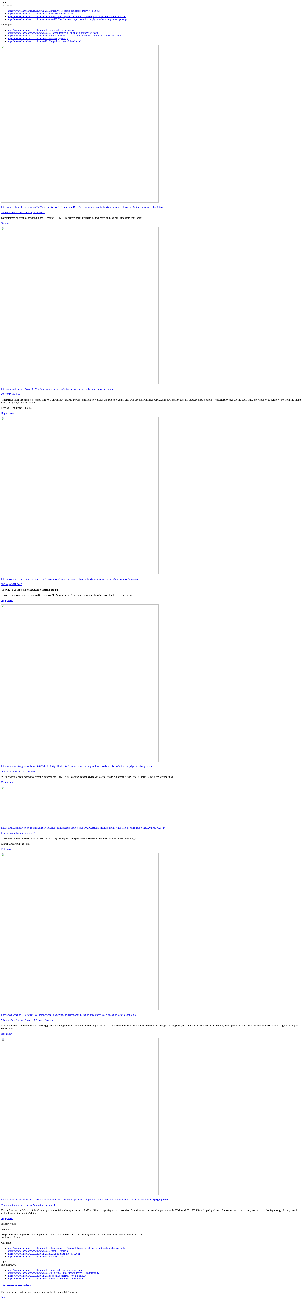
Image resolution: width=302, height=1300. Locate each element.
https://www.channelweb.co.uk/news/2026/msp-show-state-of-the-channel (44, 41)
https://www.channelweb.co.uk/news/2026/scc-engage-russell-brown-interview (47, 1275)
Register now (7, 413)
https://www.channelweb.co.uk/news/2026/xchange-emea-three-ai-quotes (44, 1253)
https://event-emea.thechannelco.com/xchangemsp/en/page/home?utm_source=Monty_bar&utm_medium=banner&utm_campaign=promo (69, 579)
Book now (6, 1033)
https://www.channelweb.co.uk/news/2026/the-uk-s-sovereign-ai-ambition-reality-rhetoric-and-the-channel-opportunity (66, 1248)
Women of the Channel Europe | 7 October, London (27, 1020)
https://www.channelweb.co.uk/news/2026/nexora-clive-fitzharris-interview (45, 1270)
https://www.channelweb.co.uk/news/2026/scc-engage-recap (38, 38)
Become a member (16, 1285)
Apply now (7, 600)
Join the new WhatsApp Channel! (18, 771)
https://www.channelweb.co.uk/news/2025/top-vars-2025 (36, 1256)
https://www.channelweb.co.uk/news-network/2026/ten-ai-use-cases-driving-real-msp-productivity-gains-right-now (64, 35)
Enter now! (6, 849)
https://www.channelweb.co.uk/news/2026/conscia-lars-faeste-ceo (40, 13)
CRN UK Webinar (10, 394)
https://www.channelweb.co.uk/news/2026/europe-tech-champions (41, 30)
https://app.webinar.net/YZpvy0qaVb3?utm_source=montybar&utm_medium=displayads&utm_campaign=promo (57, 389)
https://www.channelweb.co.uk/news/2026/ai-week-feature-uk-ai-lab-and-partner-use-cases (53, 32)
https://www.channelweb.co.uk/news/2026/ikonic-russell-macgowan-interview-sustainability (53, 1273)
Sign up (5, 223)
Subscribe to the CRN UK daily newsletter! (23, 212)
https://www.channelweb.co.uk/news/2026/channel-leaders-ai (38, 1251)
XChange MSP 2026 (11, 584)
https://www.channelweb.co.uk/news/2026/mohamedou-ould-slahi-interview (45, 1278)
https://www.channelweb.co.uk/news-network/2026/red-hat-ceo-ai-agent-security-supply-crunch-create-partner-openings (67, 19)
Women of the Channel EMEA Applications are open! (28, 1205)
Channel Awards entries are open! (18, 833)
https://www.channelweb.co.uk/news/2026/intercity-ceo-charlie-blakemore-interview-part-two (54, 10)
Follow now (7, 782)
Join (3, 1297)
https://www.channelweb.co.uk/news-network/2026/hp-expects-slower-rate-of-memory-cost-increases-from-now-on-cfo (67, 16)
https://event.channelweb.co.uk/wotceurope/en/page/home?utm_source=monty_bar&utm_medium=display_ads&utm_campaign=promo (68, 1015)
